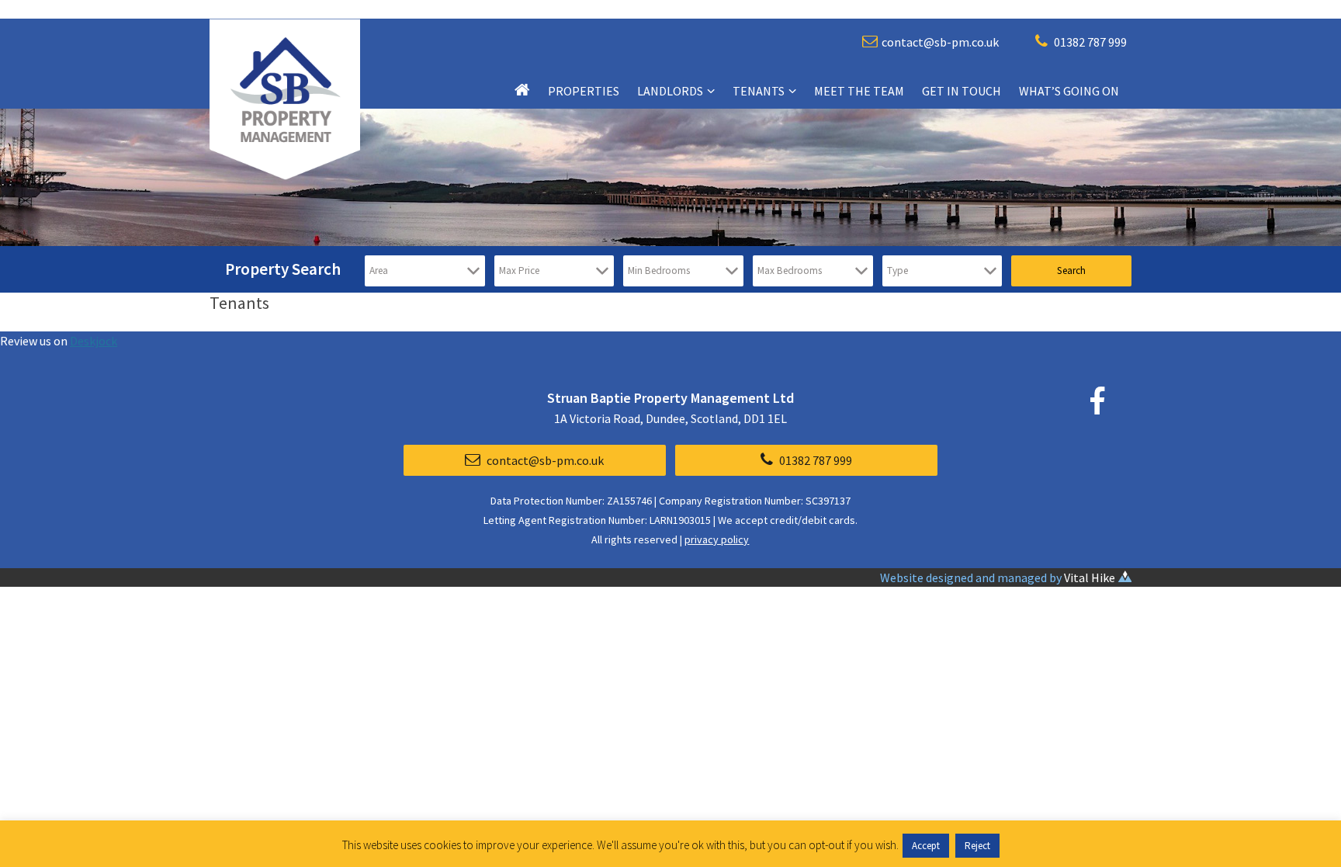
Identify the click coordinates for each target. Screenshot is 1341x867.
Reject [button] (977, 845)
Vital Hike (1089, 577)
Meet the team (859, 91)
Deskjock (93, 341)
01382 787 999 (1089, 42)
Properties (583, 91)
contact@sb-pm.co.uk (940, 42)
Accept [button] (926, 845)
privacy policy (716, 539)
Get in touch (961, 91)
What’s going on (1069, 91)
